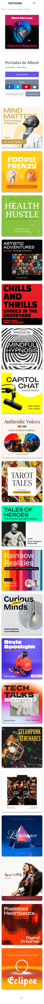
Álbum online (21, 67)
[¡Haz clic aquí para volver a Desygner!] (15, 5)
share (22, 82)
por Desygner (10, 67)
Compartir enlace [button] (33, 94)
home (4, 9)
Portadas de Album (24, 9)
